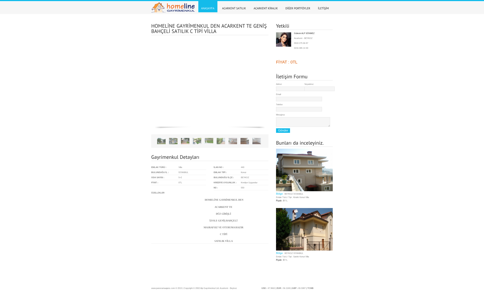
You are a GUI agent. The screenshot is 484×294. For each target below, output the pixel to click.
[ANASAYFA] (207, 6)
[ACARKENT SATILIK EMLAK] (234, 6)
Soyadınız (309, 84)
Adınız (279, 84)
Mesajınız (280, 115)
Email (278, 94)
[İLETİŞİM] (323, 6)
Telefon (279, 104)
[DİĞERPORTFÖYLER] (298, 6)
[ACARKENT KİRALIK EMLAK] (266, 6)
